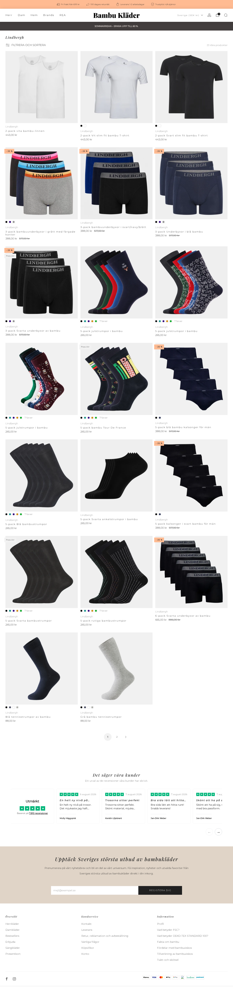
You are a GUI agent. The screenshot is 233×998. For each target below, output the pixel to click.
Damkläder (12, 929)
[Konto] (209, 15)
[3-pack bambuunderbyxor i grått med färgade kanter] (41, 183)
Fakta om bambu (168, 941)
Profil (160, 923)
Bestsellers (12, 935)
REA (63, 15)
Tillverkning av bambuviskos (175, 953)
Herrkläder (12, 923)
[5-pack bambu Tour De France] (116, 379)
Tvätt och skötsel (168, 959)
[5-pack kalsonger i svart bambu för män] (191, 475)
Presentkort (13, 953)
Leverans (86, 929)
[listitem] (68, 4)
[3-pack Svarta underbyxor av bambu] (41, 282)
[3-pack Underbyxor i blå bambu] (191, 183)
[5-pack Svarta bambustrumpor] (41, 572)
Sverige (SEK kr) (188, 15)
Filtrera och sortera (28, 45)
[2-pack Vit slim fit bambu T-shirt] (116, 87)
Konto (85, 953)
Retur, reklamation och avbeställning (104, 935)
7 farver (104, 321)
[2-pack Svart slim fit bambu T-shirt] (191, 87)
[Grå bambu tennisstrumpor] (116, 668)
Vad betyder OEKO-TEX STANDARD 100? (182, 935)
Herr (9, 15)
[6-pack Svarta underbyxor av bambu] (191, 572)
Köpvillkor (87, 947)
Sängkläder (12, 947)
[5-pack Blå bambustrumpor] (41, 475)
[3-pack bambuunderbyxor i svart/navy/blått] (116, 183)
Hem (34, 15)
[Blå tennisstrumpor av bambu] (41, 668)
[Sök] (226, 15)
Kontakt (86, 923)
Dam (21, 15)
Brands (48, 15)
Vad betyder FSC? (168, 929)
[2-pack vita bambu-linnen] (41, 87)
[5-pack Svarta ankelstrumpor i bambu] (116, 475)
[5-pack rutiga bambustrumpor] (116, 572)
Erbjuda (10, 941)
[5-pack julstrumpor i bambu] (116, 282)
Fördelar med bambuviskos (174, 947)
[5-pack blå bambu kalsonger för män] (191, 379)
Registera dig (160, 890)
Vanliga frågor (90, 941)
